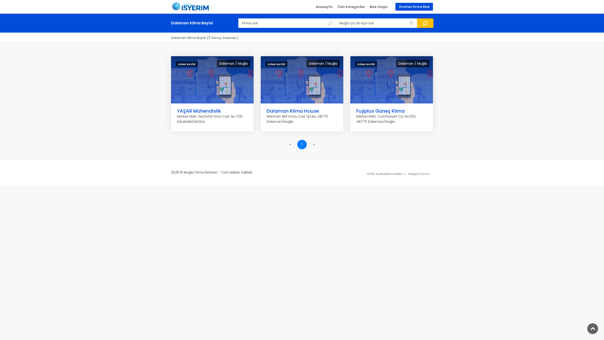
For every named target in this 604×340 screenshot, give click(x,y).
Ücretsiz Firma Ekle (414, 6)
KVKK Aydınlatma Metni (384, 174)
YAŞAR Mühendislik (199, 111)
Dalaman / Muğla (233, 63)
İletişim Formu (418, 174)
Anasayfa (324, 6)
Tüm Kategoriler (351, 6)
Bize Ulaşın (379, 6)
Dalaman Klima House (293, 111)
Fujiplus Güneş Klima (380, 111)
